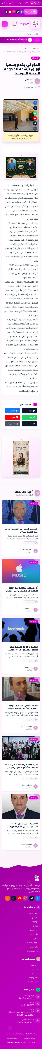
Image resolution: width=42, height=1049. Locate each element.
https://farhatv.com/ (25, 1022)
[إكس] (31, 898)
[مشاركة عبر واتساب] (35, 113)
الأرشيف (35, 921)
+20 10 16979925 (26, 1005)
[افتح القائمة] (5, 24)
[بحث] (37, 34)
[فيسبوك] (21, 12)
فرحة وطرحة (33, 977)
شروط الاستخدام (12, 1038)
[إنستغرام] (14, 12)
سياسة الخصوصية (29, 1038)
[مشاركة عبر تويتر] (35, 108)
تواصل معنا (34, 946)
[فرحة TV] (35, 24)
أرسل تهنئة (34, 930)
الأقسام (35, 917)
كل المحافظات (32, 951)
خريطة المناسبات (32, 942)
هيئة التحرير (34, 934)
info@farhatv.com (26, 998)
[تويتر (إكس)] (17, 12)
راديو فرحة (34, 965)
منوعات (26, 48)
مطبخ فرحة (34, 969)
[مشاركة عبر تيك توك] (35, 123)
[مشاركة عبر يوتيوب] (35, 118)
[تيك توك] (6, 12)
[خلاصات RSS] (7, 898)
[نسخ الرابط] (35, 128)
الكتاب (36, 938)
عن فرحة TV (33, 913)
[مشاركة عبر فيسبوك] (35, 103)
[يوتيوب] (10, 12)
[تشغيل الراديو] (30, 40)
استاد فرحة (34, 973)
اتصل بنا (35, 925)
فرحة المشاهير (32, 981)
